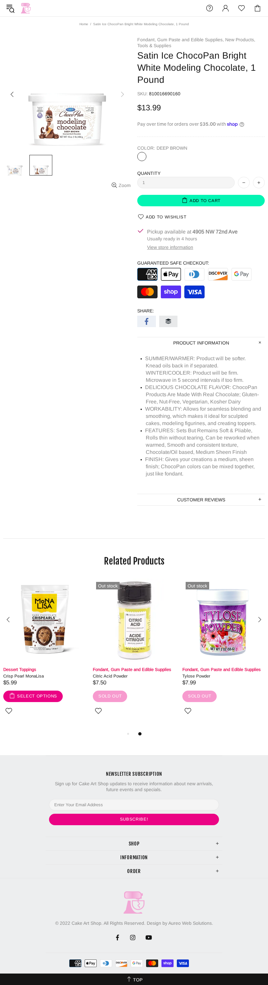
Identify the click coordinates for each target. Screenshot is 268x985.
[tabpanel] (45, 654)
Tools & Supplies (154, 45)
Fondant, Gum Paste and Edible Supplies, (180, 39)
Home (83, 24)
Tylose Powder (196, 676)
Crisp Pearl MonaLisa (23, 676)
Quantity (148, 173)
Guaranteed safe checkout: (173, 263)
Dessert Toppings (19, 669)
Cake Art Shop (26, 8)
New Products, (240, 39)
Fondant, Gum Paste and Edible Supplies (132, 669)
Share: (145, 310)
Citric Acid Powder (110, 676)
